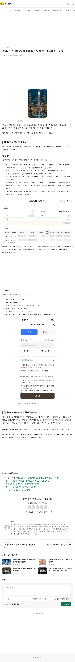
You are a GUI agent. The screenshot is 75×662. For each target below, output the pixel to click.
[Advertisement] (37, 29)
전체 (3, 10)
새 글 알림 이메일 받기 (13, 604)
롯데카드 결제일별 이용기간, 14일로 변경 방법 (21, 487)
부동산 (67, 10)
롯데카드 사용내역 (51, 420)
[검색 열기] (73, 4)
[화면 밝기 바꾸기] (68, 4)
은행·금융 (37, 10)
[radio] (29, 507)
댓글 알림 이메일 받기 (64, 599)
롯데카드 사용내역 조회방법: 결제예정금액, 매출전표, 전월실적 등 (27, 481)
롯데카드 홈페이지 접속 (14, 165)
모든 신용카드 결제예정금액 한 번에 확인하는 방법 (22, 484)
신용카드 (17, 10)
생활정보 (46, 10)
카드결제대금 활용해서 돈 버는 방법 (18, 490)
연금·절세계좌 (57, 10)
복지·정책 (27, 10)
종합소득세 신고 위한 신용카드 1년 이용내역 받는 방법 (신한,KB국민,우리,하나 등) (33, 478)
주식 (10, 10)
